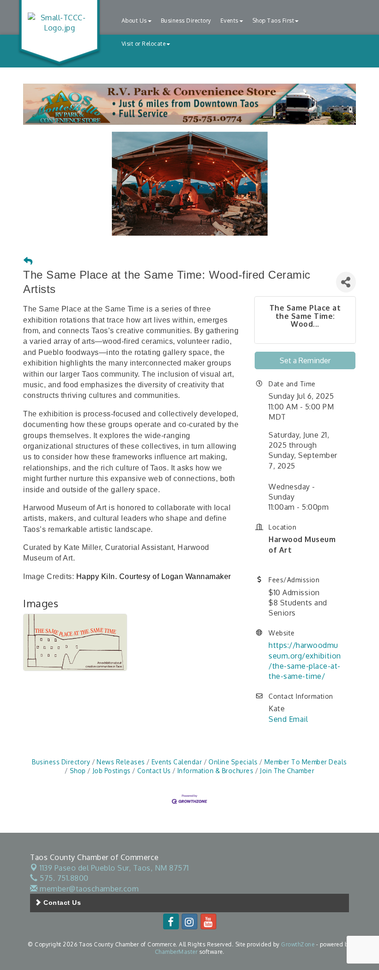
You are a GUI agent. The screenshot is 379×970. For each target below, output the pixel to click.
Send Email (288, 719)
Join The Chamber (287, 771)
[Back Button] (28, 261)
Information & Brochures (215, 771)
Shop (78, 771)
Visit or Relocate (144, 43)
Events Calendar (177, 762)
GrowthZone (297, 944)
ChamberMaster (176, 951)
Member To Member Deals (305, 762)
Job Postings (111, 771)
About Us (134, 20)
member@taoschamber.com (88, 888)
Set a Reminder (305, 360)
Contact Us (154, 771)
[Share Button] (346, 282)
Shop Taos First (273, 20)
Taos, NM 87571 (114, 867)
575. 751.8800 (63, 878)
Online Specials (233, 762)
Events (229, 20)
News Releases (121, 762)
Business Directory (186, 20)
